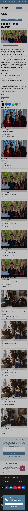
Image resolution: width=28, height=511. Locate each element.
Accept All (14, 504)
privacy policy (17, 500)
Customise (14, 506)
